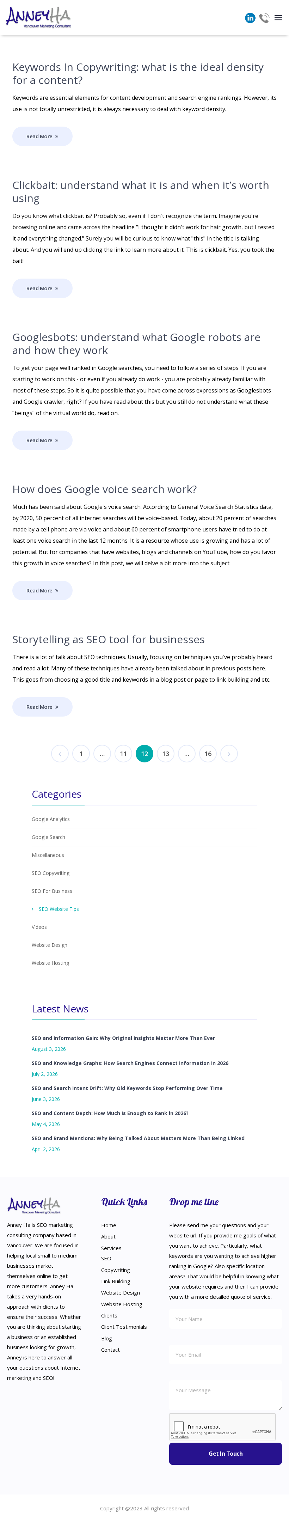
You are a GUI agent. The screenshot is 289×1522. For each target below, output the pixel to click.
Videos (39, 927)
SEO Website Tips (59, 909)
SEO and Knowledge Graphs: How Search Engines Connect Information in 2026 (130, 1063)
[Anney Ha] (39, 17)
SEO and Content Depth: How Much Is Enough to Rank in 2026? (110, 1113)
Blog (106, 1338)
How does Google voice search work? (104, 489)
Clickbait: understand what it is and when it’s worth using (140, 191)
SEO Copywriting (50, 873)
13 (165, 753)
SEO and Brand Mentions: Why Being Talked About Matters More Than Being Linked (138, 1138)
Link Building (115, 1281)
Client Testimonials (124, 1326)
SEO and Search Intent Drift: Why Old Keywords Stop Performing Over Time (127, 1088)
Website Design (49, 945)
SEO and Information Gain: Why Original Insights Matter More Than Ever (123, 1038)
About (108, 1236)
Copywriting (115, 1269)
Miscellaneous (48, 855)
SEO (106, 1258)
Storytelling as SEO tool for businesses (108, 639)
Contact (110, 1349)
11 (123, 753)
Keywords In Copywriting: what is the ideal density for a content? (138, 73)
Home (108, 1225)
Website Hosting (50, 963)
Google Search (48, 837)
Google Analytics (51, 819)
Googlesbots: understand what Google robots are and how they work (136, 343)
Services (111, 1248)
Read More (39, 136)
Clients (109, 1315)
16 (207, 753)
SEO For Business (52, 891)
